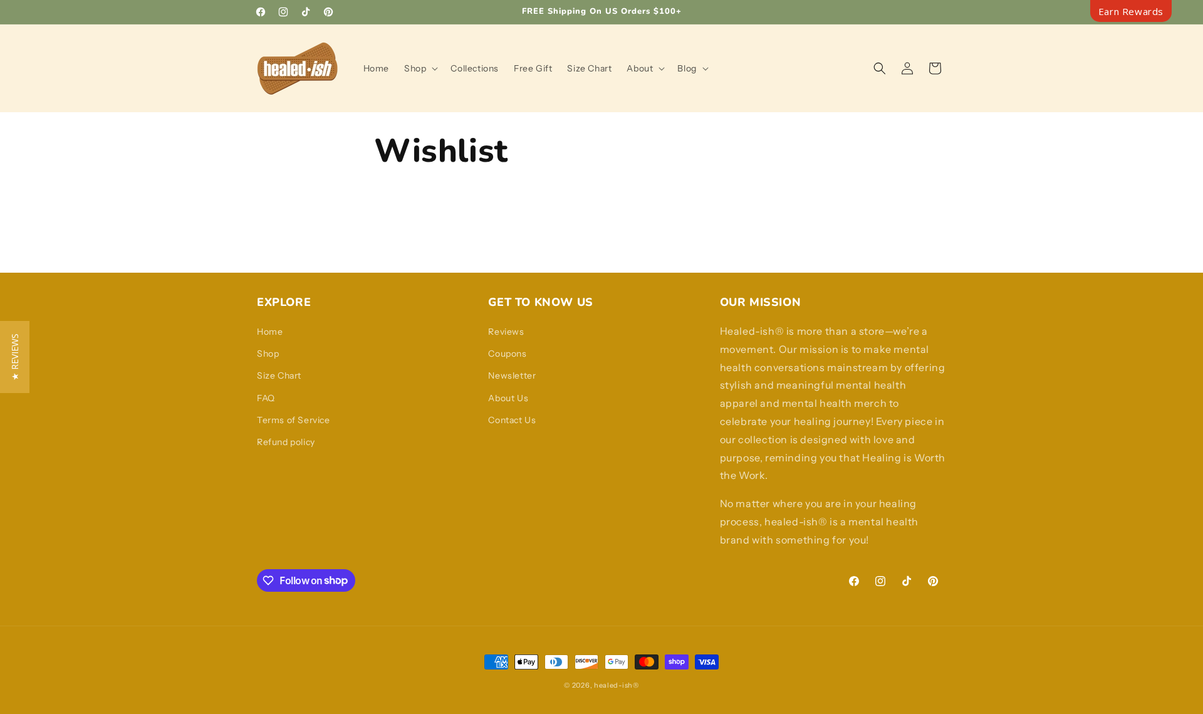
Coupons (507, 353)
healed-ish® (616, 685)
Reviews (506, 331)
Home (270, 331)
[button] (420, 68)
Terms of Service (293, 420)
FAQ (266, 398)
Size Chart (279, 375)
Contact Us (512, 420)
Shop (268, 353)
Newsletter (512, 375)
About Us (508, 398)
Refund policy (286, 442)
